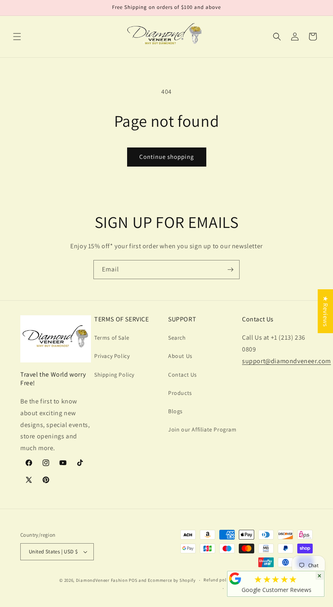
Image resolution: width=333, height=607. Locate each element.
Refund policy (217, 580)
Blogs (175, 411)
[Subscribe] (230, 269)
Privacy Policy (112, 356)
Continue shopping (166, 156)
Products (180, 393)
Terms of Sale (112, 337)
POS (133, 580)
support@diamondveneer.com (286, 361)
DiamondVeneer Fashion (102, 580)
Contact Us (182, 374)
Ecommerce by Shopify (172, 580)
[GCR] (235, 578)
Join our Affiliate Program (202, 429)
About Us (180, 356)
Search (177, 337)
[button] (17, 37)
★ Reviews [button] (325, 311)
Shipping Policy (114, 374)
